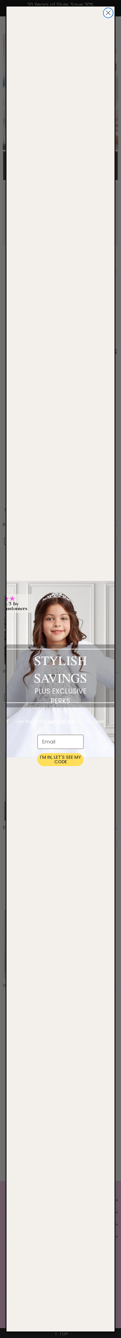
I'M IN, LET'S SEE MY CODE (60, 759)
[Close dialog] (108, 13)
